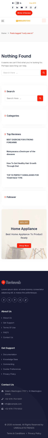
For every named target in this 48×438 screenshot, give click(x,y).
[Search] (44, 20)
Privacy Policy (9, 374)
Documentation (10, 354)
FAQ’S (6, 332)
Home (3, 33)
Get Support (8, 323)
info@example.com (13, 404)
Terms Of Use (9, 327)
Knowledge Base (10, 359)
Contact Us (8, 337)
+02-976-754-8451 (13, 399)
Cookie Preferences (12, 369)
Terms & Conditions (16, 433)
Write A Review (24, 13)
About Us (7, 318)
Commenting (8, 364)
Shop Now (24, 246)
